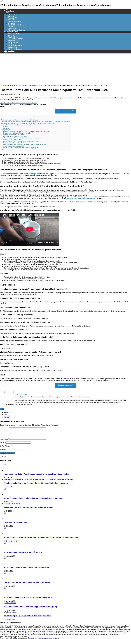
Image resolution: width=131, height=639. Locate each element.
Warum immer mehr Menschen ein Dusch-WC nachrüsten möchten (33, 498)
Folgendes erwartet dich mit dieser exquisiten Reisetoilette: (19, 120)
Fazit (2, 149)
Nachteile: (6, 128)
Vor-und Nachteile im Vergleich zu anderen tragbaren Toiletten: (20, 125)
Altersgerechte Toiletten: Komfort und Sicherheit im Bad (28, 507)
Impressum (56, 638)
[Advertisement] (65, 68)
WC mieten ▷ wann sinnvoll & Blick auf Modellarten (26, 567)
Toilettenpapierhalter (15, 44)
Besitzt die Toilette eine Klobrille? (13, 143)
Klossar (6, 52)
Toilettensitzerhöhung (15, 45)
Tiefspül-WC (12, 26)
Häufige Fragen (9, 51)
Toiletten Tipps (9, 11)
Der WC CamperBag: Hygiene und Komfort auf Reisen (27, 582)
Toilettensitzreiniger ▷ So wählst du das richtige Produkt (28, 597)
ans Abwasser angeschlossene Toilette (81, 198)
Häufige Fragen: (6, 130)
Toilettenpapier (13, 42)
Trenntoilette (12, 28)
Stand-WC (11, 23)
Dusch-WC (11, 16)
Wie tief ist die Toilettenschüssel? (13, 146)
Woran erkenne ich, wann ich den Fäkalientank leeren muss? (22, 138)
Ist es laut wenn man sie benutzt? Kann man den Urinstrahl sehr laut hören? (27, 131)
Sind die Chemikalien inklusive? (13, 139)
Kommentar (4, 439)
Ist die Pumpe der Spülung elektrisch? (15, 136)
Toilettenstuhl (12, 47)
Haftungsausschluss (45, 638)
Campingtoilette (13, 14)
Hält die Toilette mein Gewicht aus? (14, 134)
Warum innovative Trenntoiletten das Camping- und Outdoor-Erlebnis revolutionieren (41, 537)
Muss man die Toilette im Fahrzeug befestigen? (18, 133)
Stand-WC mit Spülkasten (16, 25)
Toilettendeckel (13, 40)
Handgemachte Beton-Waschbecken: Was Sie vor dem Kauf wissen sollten (37, 474)
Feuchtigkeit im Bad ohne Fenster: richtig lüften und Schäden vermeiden (36, 483)
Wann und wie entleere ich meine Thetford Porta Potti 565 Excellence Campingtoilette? (28, 123)
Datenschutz (32, 638)
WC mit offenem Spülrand (16, 30)
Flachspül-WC (12, 18)
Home (6, 9)
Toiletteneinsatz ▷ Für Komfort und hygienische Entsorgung (30, 607)
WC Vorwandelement (15, 49)
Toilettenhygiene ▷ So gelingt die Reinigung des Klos (27, 616)
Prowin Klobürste (17, 39)
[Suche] (1, 1)
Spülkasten (11, 35)
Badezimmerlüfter (14, 33)
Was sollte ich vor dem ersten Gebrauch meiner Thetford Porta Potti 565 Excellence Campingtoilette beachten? (35, 121)
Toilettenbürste (13, 37)
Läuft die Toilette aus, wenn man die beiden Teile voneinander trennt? (24, 144)
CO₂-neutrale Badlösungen (16, 522)
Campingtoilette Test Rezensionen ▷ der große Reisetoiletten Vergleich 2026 (31, 85)
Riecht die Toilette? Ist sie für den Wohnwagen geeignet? (20, 148)
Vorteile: (5, 126)
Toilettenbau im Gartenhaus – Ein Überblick (23, 552)
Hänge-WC (11, 20)
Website (3, 449)
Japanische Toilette (14, 21)
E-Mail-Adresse (6, 446)
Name (2, 442)
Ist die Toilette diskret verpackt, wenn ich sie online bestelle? (22, 141)
